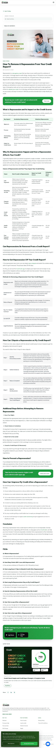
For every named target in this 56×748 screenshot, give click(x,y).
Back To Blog (8, 11)
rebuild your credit (14, 89)
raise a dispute (32, 263)
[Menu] (53, 2)
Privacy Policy (41, 720)
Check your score (44, 473)
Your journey (5, 725)
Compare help (5, 723)
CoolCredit (44, 530)
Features (4, 720)
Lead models (23, 723)
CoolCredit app (20, 268)
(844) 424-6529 (7, 714)
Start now (46, 101)
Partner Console (24, 725)
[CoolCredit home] (4, 2)
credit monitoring (28, 516)
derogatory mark (17, 73)
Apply (21, 728)
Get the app (5, 728)
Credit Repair (6, 61)
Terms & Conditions (43, 723)
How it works (23, 720)
